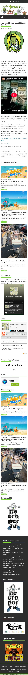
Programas (4, 146)
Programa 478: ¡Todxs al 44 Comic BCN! (13, 563)
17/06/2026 (4, 259)
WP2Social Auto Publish (8, 674)
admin (10, 28)
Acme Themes (15, 671)
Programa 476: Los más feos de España (13, 569)
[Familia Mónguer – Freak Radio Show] (14, 14)
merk (10, 179)
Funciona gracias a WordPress (9, 669)
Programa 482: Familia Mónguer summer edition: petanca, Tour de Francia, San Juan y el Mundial (13, 548)
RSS (8, 143)
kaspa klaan (12, 146)
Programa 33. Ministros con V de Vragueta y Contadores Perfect (7, 154)
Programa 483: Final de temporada (12, 545)
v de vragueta (18, 146)
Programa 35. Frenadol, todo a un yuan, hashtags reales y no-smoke (21, 154)
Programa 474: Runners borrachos (12, 574)
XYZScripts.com (22, 674)
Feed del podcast (13, 541)
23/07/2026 (4, 179)
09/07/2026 (4, 210)
